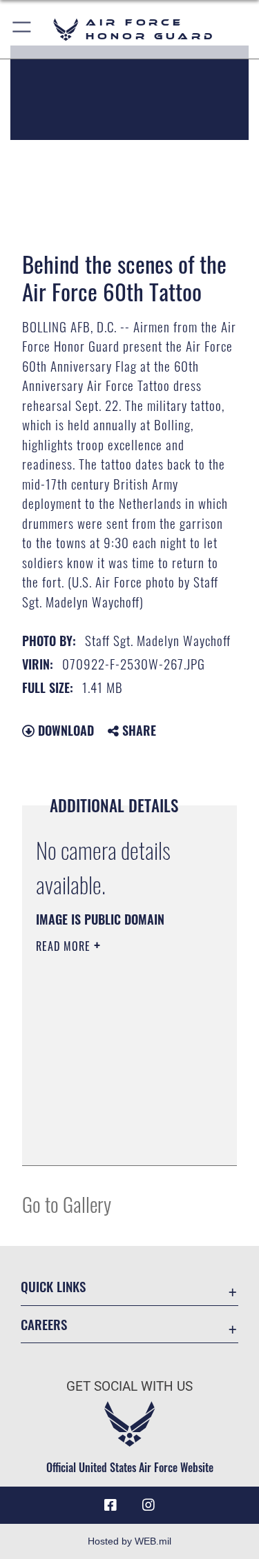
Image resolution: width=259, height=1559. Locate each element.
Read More (65, 946)
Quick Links (53, 1286)
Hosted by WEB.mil (129, 1541)
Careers (44, 1324)
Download (64, 730)
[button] (22, 29)
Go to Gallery (66, 1203)
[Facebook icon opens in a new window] (110, 1505)
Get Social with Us (129, 1386)
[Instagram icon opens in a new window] (148, 1505)
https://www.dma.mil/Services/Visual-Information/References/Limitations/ (120, 1139)
